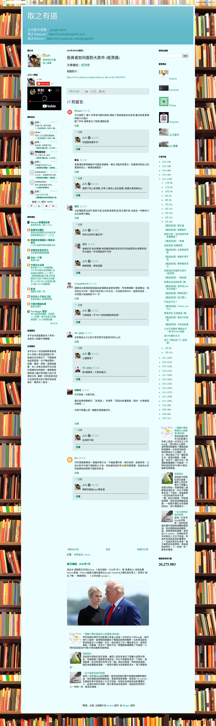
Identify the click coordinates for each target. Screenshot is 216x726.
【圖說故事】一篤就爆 (175, 277)
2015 (164, 383)
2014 (164, 387)
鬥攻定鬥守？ (170, 301)
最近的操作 (36, 306)
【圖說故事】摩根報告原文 (176, 265)
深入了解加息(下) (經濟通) (175, 341)
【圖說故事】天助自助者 (176, 324)
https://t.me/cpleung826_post (67, 34)
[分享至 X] (97, 91)
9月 (167, 195)
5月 (167, 212)
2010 (164, 405)
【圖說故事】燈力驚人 (175, 297)
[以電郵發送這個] (91, 91)
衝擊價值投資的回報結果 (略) (46, 197)
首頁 (108, 549)
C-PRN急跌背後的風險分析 (43, 245)
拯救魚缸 (87, 653)
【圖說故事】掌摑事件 (175, 229)
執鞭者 (77, 390)
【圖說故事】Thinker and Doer (176, 307)
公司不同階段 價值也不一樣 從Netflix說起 (175, 330)
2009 (164, 409)
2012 (164, 396)
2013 (164, 392)
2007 (164, 418)
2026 (164, 161)
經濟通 (85, 65)
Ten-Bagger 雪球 (39, 311)
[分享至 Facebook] (100, 91)
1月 (167, 352)
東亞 (76, 206)
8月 (167, 199)
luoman (110, 705)
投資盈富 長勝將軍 (173, 245)
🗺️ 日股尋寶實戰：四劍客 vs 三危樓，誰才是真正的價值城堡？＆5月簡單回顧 (43, 316)
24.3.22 (82, 457)
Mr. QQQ (79, 333)
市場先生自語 (37, 265)
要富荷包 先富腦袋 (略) (175, 313)
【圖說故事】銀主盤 (174, 225)
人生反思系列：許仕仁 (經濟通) (47, 128)
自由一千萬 (36, 257)
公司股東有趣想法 (42, 187)
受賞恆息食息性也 (39, 250)
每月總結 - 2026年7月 (78, 564)
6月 (167, 208)
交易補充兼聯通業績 (40, 252)
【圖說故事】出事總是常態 (176, 251)
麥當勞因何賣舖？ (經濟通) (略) (47, 168)
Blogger (126, 705)
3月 (167, 221)
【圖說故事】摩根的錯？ (176, 293)
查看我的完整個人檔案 (49, 61)
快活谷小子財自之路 (41, 296)
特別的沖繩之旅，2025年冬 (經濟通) (49, 148)
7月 (167, 204)
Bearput (78, 110)
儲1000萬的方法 (172, 335)
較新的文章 (73, 549)
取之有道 (42, 16)
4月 (167, 217)
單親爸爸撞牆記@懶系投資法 (43, 241)
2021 (164, 357)
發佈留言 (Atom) (82, 554)
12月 (167, 182)
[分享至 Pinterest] (103, 91)
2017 (164, 375)
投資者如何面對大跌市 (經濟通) (175, 272)
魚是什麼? (35, 260)
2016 (164, 379)
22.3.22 (86, 110)
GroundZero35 (81, 283)
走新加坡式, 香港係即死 (41, 299)
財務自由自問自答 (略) (175, 281)
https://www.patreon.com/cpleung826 (70, 38)
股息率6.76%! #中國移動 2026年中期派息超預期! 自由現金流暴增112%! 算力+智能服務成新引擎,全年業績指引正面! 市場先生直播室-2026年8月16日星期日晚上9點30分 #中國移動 (43, 275)
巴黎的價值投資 (38, 304)
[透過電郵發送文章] (86, 91)
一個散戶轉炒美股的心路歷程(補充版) (101, 633)
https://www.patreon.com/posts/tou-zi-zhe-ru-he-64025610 (96, 77)
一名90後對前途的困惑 (94, 672)
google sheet (58, 30)
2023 (164, 174)
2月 (167, 347)
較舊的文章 (142, 549)
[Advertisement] (42, 436)
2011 (164, 400)
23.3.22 (95, 230)
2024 (164, 170)
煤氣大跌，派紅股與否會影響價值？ (176, 235)
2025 (164, 166)
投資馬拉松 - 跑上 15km (41, 224)
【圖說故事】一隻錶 (174, 240)
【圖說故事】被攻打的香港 (176, 318)
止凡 (84, 137)
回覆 (76, 125)
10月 (167, 191)
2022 (164, 178)
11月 (167, 187)
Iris (76, 458)
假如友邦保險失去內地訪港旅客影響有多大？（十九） (43, 234)
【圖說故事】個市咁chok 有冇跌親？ (176, 287)
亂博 (33, 288)
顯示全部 (53, 323)
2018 (164, 370)
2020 (164, 362)
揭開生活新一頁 (38, 291)
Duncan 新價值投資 (40, 222)
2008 (164, 413)
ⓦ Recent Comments (49, 209)
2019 (164, 366)
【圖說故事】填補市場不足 (176, 258)
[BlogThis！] (94, 91)
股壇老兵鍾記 (37, 230)
